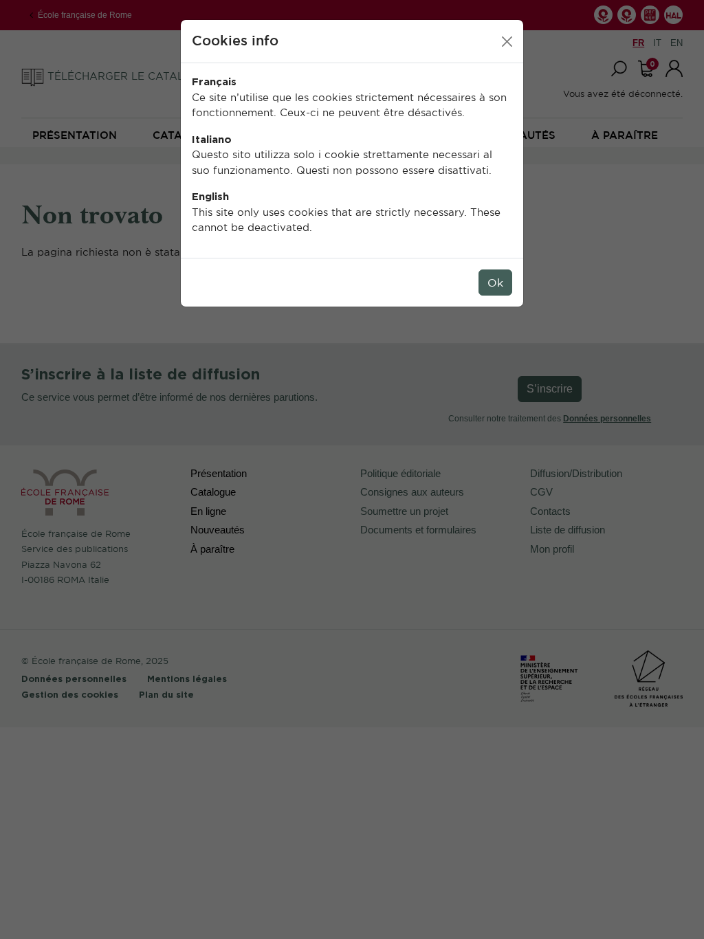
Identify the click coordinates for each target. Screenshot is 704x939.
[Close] (507, 41)
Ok (495, 282)
